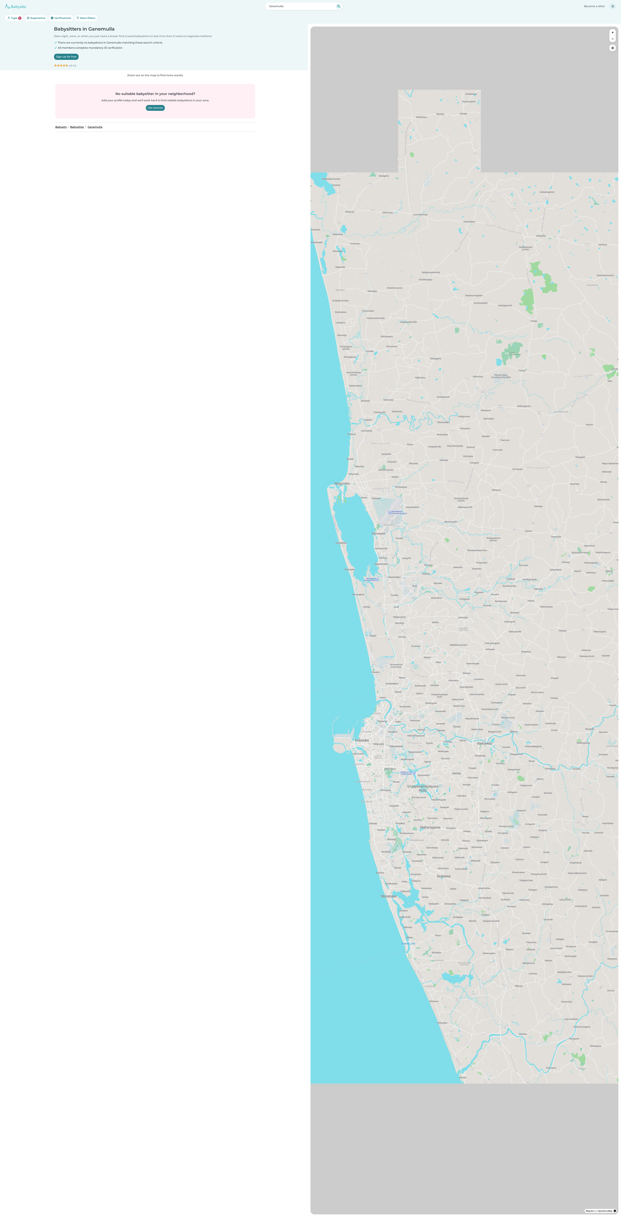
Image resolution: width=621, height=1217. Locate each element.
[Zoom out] (612, 39)
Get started (155, 107)
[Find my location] (612, 48)
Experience (37, 18)
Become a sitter (594, 6)
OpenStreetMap (605, 1210)
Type (15, 18)
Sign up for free (66, 56)
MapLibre (590, 1210)
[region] (464, 620)
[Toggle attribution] (615, 1211)
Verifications (62, 18)
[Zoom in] (612, 32)
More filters (87, 18)
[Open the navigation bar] (613, 6)
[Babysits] (15, 6)
